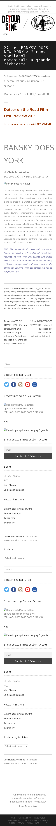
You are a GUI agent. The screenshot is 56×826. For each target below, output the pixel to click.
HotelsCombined (16, 536)
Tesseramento (24, 818)
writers (31, 308)
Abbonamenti (14, 820)
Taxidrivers (9, 518)
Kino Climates (11, 485)
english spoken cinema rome (21, 301)
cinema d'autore (43, 291)
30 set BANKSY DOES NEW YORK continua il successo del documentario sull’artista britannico (41, 328)
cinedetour (45, 76)
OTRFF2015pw (18, 288)
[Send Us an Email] (26, 3)
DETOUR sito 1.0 (12, 476)
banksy (19, 291)
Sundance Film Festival (17, 308)
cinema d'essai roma (13, 295)
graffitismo (16, 305)
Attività (21, 823)
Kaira (35, 806)
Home (12, 818)
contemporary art (17, 298)
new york (40, 305)
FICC (6, 480)
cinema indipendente (32, 295)
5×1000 (12, 823)
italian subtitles (28, 305)
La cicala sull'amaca (14, 489)
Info (37, 823)
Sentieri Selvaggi (12, 513)
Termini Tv (9, 522)
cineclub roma (29, 291)
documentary (31, 298)
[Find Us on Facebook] (28, 3)
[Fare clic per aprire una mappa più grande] (26, 430)
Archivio (29, 288)
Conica (27, 806)
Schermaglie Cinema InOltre (18, 508)
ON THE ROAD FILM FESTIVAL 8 (35, 820)
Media (30, 823)
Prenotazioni (39, 818)
